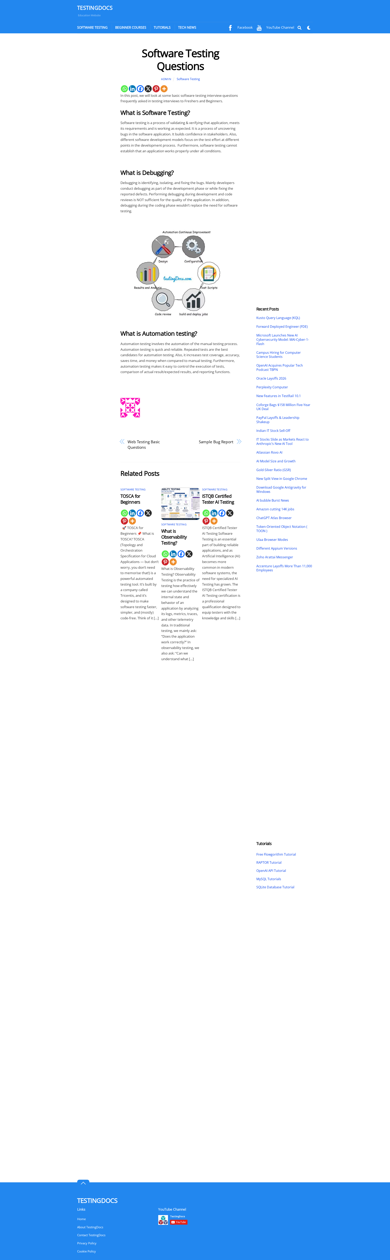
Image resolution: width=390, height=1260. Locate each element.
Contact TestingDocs (91, 1235)
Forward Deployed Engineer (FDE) (282, 327)
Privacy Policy (86, 1243)
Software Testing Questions (180, 59)
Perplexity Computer (272, 387)
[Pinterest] (156, 88)
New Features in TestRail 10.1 (278, 396)
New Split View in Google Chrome (281, 479)
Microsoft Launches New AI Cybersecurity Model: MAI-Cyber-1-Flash (282, 339)
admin (166, 79)
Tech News (187, 27)
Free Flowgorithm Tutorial (276, 854)
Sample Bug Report (216, 441)
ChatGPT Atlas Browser (274, 518)
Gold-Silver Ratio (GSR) (273, 470)
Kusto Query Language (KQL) (278, 318)
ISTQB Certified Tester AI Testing (218, 499)
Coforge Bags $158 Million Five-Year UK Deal (283, 407)
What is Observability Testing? (174, 537)
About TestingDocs (90, 1227)
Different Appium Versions (277, 548)
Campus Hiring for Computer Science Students (278, 355)
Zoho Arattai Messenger (274, 557)
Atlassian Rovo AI (269, 452)
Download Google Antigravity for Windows (281, 489)
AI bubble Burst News (272, 500)
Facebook (245, 27)
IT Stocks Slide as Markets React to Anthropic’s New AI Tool (282, 441)
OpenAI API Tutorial (271, 870)
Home (81, 1219)
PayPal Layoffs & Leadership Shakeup (277, 420)
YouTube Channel (279, 27)
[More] (164, 88)
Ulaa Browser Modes (272, 540)
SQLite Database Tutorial (275, 887)
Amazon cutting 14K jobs (275, 509)
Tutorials (162, 27)
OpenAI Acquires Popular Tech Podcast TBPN (279, 367)
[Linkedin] (132, 88)
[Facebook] (140, 88)
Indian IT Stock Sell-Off (273, 431)
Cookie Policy (86, 1251)
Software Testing (92, 27)
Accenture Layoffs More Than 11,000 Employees (284, 568)
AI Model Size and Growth (276, 461)
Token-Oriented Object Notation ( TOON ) (281, 529)
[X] (148, 88)
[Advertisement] (95, 108)
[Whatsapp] (124, 88)
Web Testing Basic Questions (144, 444)
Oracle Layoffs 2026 (271, 378)
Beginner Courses (130, 27)
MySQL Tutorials (268, 879)
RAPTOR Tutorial (269, 862)
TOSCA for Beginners (130, 499)
